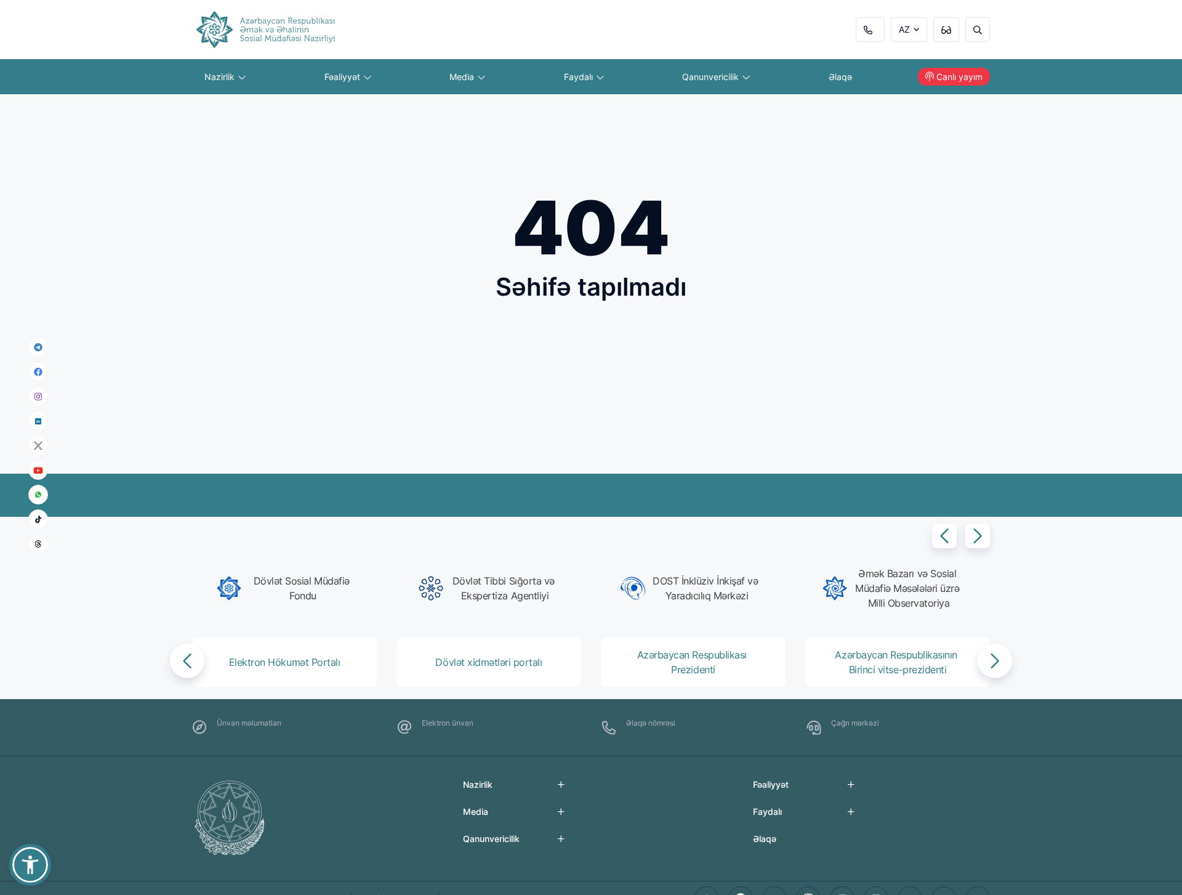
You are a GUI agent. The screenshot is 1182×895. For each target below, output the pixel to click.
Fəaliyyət (343, 76)
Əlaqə (840, 76)
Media (462, 76)
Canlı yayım (959, 76)
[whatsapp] (38, 494)
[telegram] (38, 347)
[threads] (38, 543)
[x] (38, 445)
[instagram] (38, 395)
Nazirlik (220, 76)
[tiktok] (38, 519)
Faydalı (579, 76)
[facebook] (38, 371)
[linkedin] (38, 420)
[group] (288, 588)
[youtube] (38, 469)
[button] (944, 536)
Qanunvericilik (711, 76)
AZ (904, 29)
